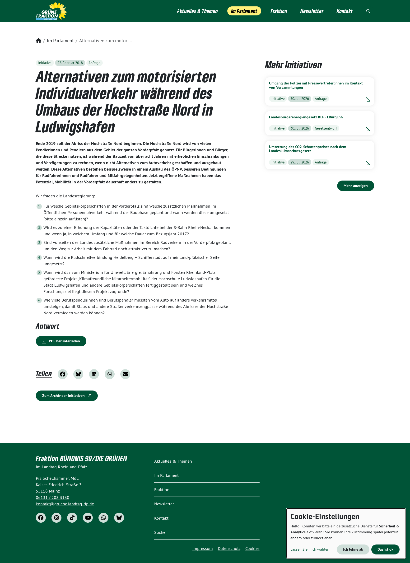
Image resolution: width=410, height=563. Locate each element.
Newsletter (164, 504)
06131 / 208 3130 (52, 497)
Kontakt (161, 518)
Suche (159, 532)
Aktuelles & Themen (173, 461)
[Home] (51, 11)
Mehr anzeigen (356, 185)
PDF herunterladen (64, 341)
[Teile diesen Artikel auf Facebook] (63, 374)
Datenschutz (229, 548)
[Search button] (368, 10)
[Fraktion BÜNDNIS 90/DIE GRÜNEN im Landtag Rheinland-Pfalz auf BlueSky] (119, 518)
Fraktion (161, 489)
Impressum (202, 548)
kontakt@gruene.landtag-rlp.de (65, 504)
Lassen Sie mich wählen (309, 549)
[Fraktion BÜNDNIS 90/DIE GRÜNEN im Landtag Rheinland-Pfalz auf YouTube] (88, 518)
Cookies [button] (252, 548)
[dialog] (346, 533)
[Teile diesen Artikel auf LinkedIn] (94, 374)
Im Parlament (60, 40)
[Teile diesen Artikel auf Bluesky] (78, 374)
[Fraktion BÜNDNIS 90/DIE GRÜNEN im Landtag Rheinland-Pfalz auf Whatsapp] (103, 518)
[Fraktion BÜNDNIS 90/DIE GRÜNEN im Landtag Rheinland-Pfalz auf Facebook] (41, 518)
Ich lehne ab (353, 549)
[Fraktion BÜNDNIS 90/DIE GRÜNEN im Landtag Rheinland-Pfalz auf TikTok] (72, 518)
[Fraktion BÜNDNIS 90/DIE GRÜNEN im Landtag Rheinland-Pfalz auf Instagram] (56, 518)
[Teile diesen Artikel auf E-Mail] (125, 374)
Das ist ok (385, 549)
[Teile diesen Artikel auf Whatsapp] (110, 374)
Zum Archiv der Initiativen (64, 395)
